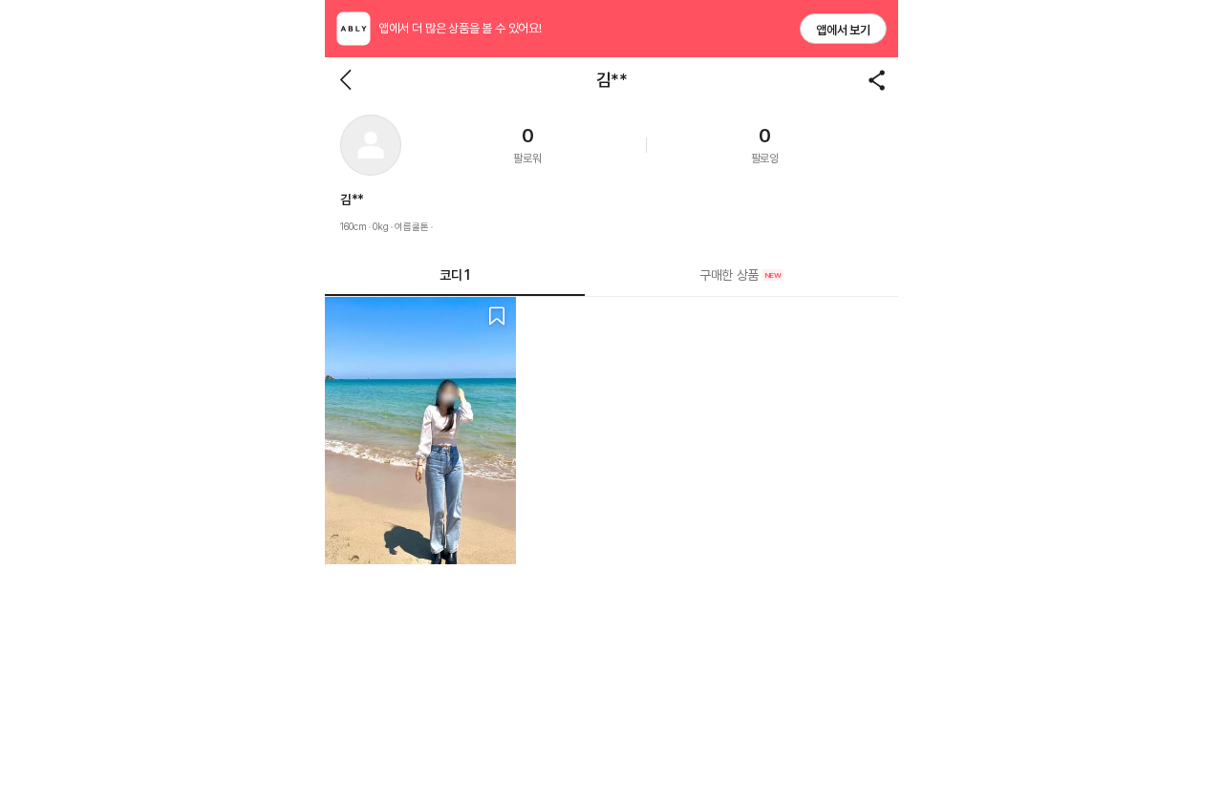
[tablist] (611, 275)
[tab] (741, 275)
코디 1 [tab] (454, 275)
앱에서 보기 (843, 30)
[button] (370, 145)
